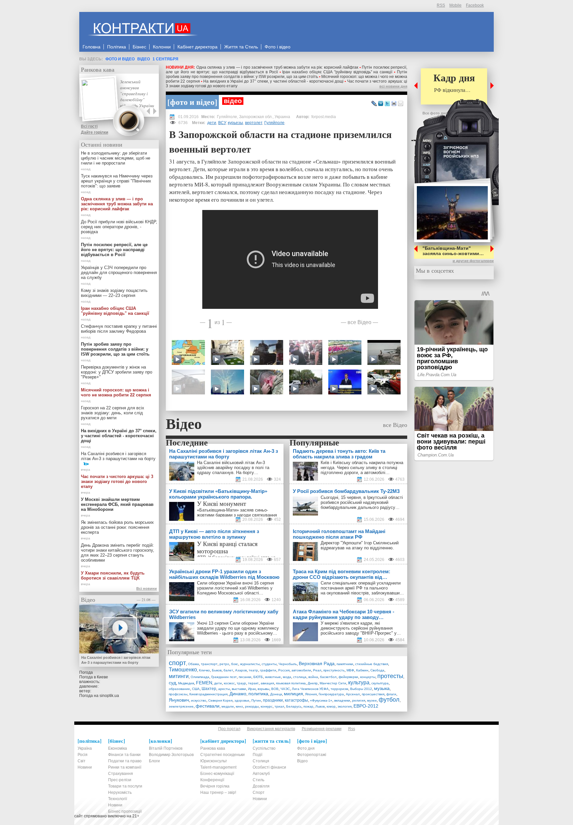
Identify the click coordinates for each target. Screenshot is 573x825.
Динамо (237, 693)
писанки (245, 677)
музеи (372, 700)
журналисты (250, 664)
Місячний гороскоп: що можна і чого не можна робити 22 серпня (116, 392)
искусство (198, 700)
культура (358, 682)
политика (258, 693)
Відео (143, 59)
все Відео (359, 321)
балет (228, 670)
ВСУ (222, 122)
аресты (224, 689)
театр (253, 670)
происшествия (373, 694)
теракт (253, 683)
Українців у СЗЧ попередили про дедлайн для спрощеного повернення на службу (119, 272)
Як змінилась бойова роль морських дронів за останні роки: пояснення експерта (117, 527)
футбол (389, 699)
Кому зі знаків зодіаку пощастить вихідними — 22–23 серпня (114, 293)
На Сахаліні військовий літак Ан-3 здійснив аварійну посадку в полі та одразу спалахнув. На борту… (233, 467)
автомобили (301, 670)
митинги (179, 676)
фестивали (208, 706)
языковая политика (291, 683)
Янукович (179, 700)
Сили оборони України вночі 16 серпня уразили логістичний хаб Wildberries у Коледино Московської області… (235, 588)
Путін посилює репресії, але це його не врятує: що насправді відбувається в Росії (114, 249)
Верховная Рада (317, 663)
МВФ (350, 670)
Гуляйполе (274, 122)
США (196, 689)
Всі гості (89, 126)
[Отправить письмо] (400, 104)
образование (179, 689)
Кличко (204, 670)
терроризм (339, 689)
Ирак (252, 689)
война (313, 677)
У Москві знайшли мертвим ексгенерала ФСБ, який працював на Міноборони (117, 504)
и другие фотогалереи (473, 261)
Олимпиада (200, 677)
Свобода (377, 670)
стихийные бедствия (371, 664)
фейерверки (348, 677)
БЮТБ (258, 677)
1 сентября (165, 59)
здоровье (241, 700)
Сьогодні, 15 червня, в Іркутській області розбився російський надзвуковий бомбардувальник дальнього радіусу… (362, 502)
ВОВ (275, 689)
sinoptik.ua (109, 695)
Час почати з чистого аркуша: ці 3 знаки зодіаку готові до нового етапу (117, 481)
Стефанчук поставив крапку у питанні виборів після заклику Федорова (119, 329)
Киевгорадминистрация (208, 694)
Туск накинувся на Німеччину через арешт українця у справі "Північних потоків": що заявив (117, 180)
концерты (367, 677)
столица (299, 677)
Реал (317, 670)
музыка (382, 688)
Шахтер (209, 688)
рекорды (252, 706)
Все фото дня (434, 113)
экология (344, 706)
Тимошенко (183, 669)
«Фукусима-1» (321, 700)
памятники (345, 664)
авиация (267, 683)
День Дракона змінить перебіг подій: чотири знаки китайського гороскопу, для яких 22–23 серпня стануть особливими (117, 553)
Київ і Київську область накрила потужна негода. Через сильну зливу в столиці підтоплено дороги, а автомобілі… (362, 467)
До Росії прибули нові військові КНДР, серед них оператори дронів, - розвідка (119, 226)
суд (172, 682)
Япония (311, 694)
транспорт (209, 664)
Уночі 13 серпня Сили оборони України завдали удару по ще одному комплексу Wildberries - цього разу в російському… (238, 628)
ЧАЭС (285, 689)
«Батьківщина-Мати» (218, 510)
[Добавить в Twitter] (387, 104)
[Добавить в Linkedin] (380, 104)
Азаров (241, 670)
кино (239, 706)
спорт (177, 662)
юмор (331, 706)
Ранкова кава (97, 69)
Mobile (455, 5)
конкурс (267, 706)
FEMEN (204, 682)
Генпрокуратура (331, 694)
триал (279, 706)
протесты (390, 676)
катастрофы (296, 700)
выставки (239, 689)
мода (287, 677)
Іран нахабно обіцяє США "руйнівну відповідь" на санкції (337, 72)
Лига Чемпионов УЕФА (310, 689)
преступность (334, 670)
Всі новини (146, 588)
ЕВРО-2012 (365, 706)
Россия (283, 670)
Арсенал (353, 694)
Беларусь (293, 706)
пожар (308, 706)
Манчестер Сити (333, 683)
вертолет (253, 122)
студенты (269, 664)
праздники (273, 700)
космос (229, 683)
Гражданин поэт (224, 677)
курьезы (235, 122)
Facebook (475, 5)
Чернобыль (288, 664)
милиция (293, 693)
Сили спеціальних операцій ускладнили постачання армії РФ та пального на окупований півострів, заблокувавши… (362, 588)
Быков (217, 670)
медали (228, 706)
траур (241, 683)
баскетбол (328, 677)
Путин (256, 700)
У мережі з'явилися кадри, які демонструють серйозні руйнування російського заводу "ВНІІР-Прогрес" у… (361, 628)
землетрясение (181, 706)
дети (211, 122)
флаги (391, 694)
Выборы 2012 (361, 689)
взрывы (263, 689)
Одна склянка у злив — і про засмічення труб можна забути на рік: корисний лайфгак (277, 67)
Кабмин (362, 670)
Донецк (276, 694)
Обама (193, 664)
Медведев (186, 683)
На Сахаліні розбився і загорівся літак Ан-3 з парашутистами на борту (118, 456)
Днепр (313, 683)
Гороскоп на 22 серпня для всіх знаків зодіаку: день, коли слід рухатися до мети (112, 412)
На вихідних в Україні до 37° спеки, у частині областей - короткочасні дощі (273, 81)
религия (358, 700)
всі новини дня (393, 86)
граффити (268, 670)
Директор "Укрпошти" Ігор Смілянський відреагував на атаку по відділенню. (360, 545)
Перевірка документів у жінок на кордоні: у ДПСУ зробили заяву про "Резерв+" (116, 372)
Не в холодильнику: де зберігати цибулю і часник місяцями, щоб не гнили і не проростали (115, 158)
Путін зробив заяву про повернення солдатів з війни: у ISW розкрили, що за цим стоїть (286, 74)
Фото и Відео (120, 59)
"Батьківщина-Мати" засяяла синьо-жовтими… (453, 250)
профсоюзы (178, 694)
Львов (320, 706)
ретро (224, 664)
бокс (234, 664)
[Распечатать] (394, 104)
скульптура (380, 683)
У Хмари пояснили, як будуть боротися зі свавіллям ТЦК (113, 576)
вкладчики (342, 700)
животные (273, 677)
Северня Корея (220, 700)
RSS (441, 5)
